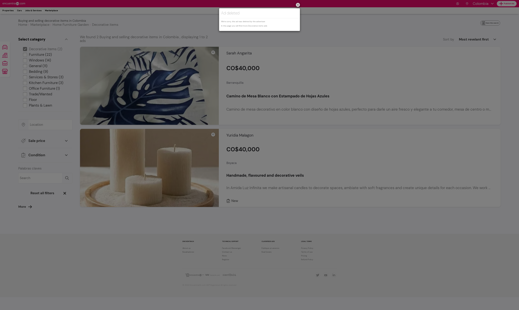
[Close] (298, 5)
